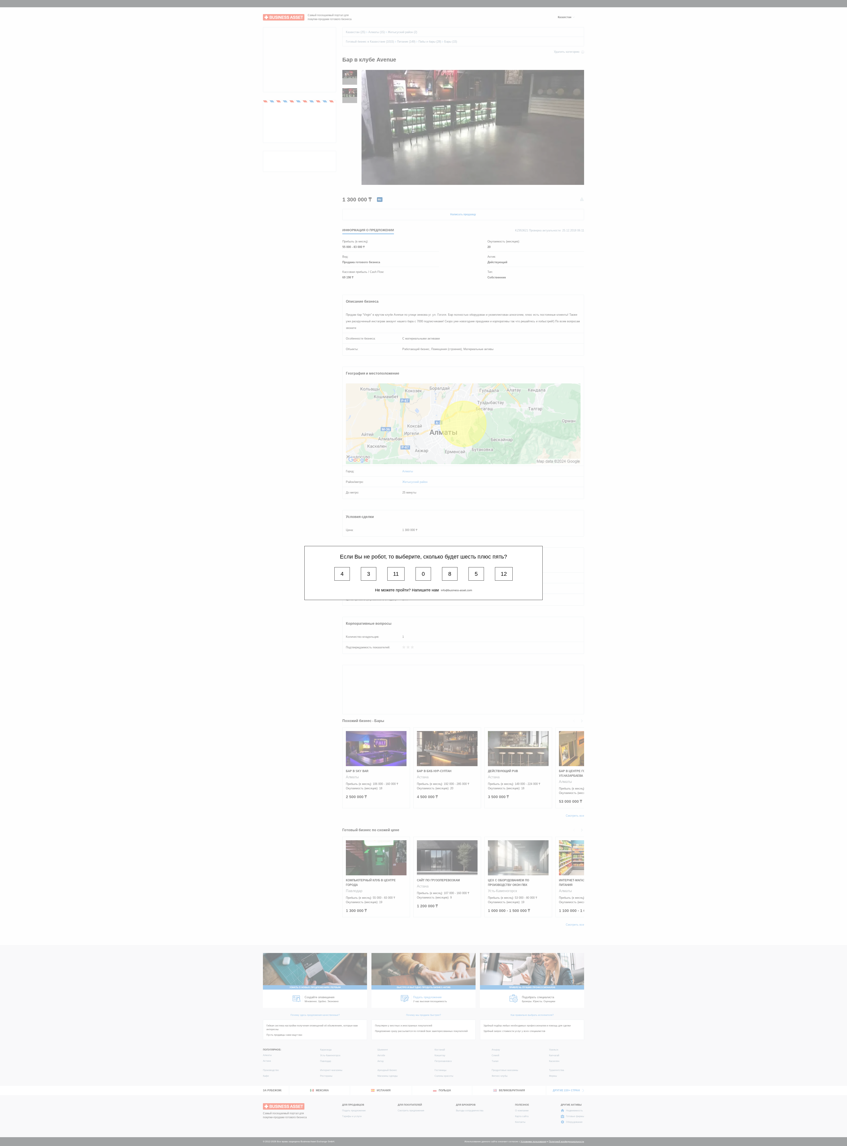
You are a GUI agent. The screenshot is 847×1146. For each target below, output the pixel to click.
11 (396, 574)
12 (504, 574)
